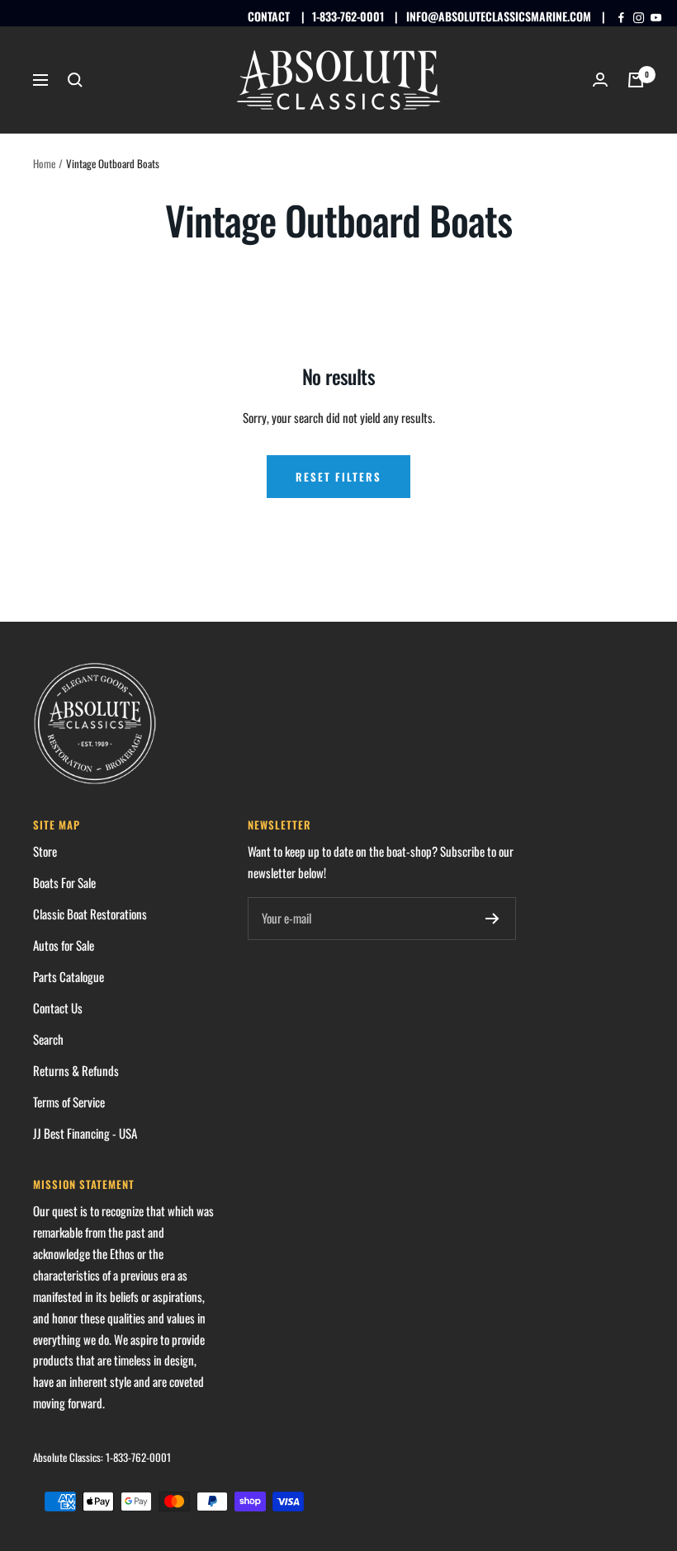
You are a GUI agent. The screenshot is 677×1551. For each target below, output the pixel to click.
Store (45, 851)
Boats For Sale (64, 882)
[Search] (75, 80)
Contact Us (58, 1008)
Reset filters (338, 476)
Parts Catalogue (68, 976)
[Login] (600, 80)
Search (48, 1039)
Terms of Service (69, 1102)
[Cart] (635, 80)
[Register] (492, 918)
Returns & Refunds (76, 1070)
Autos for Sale (63, 945)
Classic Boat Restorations (90, 914)
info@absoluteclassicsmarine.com (498, 16)
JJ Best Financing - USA (85, 1133)
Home (44, 163)
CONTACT (269, 16)
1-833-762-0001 (348, 16)
